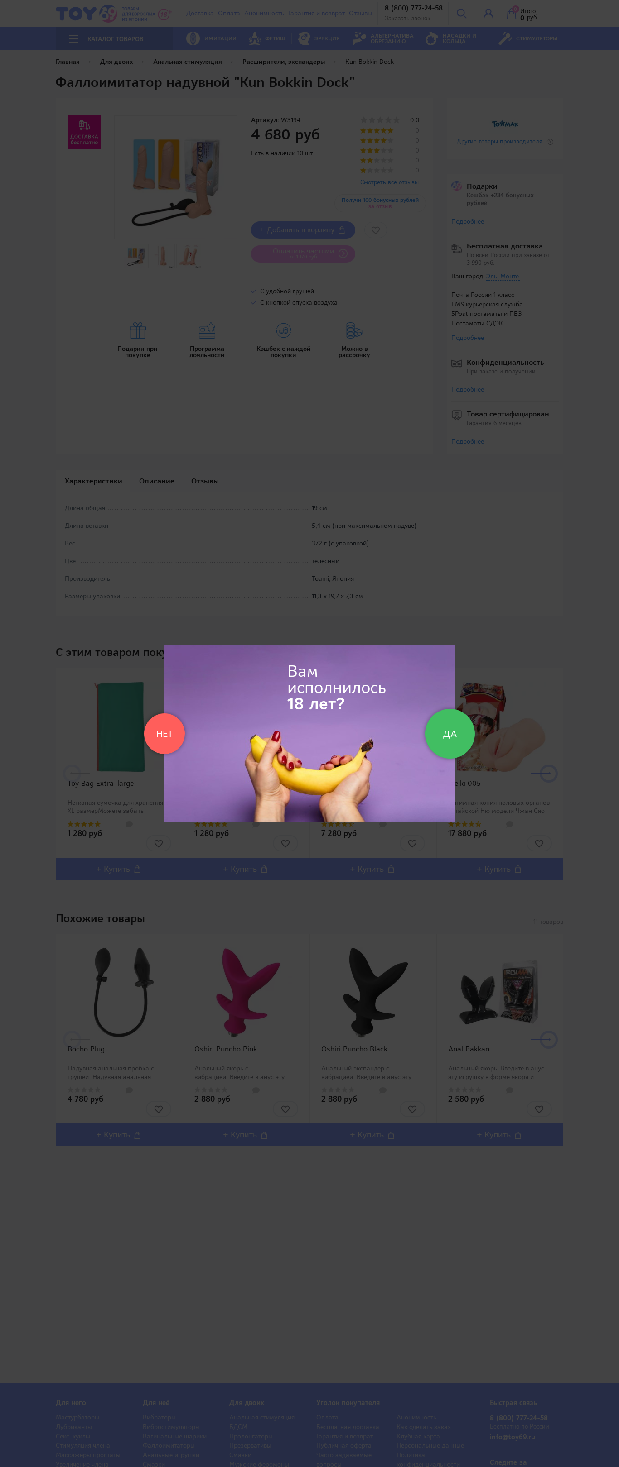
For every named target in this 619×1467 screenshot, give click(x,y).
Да (450, 734)
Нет (164, 734)
